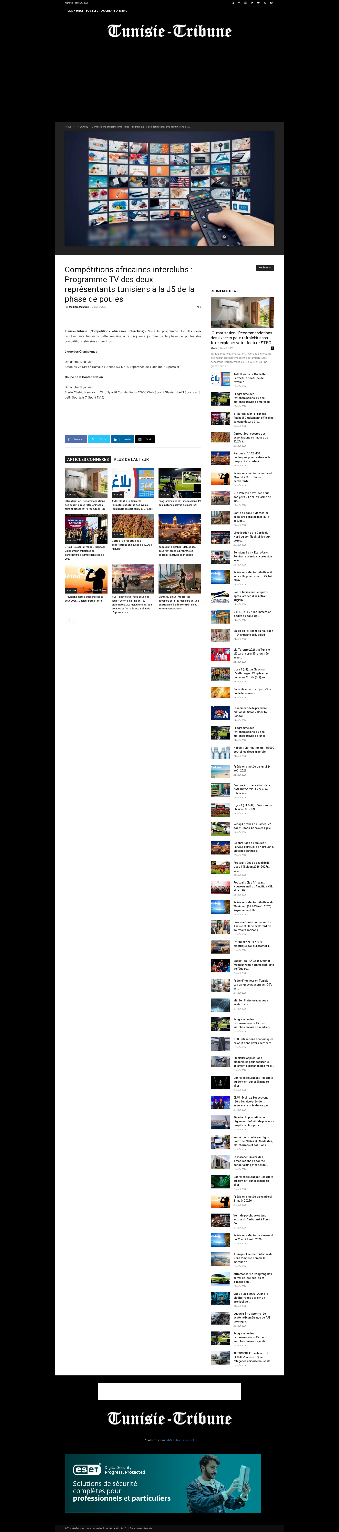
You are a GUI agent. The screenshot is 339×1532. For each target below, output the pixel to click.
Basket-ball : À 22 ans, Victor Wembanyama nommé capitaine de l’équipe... (253, 964)
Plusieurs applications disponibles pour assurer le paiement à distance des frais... (253, 1061)
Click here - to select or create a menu (97, 10)
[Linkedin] (252, 2)
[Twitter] (265, 2)
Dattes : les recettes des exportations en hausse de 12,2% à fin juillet (132, 544)
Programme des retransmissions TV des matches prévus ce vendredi (251, 1023)
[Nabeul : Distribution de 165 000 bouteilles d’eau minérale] (220, 752)
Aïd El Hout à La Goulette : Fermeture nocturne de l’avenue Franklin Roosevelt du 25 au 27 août (132, 505)
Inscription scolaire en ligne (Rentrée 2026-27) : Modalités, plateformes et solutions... (253, 1141)
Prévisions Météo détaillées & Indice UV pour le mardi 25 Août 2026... (253, 576)
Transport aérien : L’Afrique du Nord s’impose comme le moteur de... (252, 1258)
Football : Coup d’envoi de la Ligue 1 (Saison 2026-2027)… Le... (251, 866)
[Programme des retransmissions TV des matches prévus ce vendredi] (220, 1024)
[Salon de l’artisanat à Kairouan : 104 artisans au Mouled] (220, 635)
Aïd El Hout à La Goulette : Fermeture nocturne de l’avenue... (250, 378)
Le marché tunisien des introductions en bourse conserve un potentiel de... (250, 1160)
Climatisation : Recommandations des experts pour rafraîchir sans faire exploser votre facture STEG (85, 505)
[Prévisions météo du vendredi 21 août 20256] (220, 1201)
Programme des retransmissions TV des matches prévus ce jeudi (249, 1337)
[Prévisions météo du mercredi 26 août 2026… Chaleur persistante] (86, 579)
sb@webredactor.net (180, 1440)
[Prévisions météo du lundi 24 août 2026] (220, 771)
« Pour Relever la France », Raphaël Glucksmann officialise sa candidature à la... (253, 417)
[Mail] (258, 2)
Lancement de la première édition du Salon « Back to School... (250, 712)
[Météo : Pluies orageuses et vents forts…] (220, 1005)
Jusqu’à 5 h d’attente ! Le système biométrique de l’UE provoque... (251, 1317)
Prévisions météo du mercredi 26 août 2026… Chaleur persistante (252, 477)
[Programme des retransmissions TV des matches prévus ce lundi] (220, 733)
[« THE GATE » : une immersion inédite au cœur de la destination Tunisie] (220, 617)
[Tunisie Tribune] (169, 32)
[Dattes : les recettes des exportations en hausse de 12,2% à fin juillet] (133, 526)
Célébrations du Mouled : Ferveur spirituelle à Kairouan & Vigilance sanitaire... (253, 846)
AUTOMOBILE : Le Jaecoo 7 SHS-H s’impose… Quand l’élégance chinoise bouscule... (253, 1357)
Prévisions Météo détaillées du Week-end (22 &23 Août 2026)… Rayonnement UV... (253, 906)
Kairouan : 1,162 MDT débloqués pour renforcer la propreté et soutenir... (251, 457)
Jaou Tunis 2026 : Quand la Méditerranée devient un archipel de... (250, 1297)
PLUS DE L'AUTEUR (131, 459)
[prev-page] (67, 620)
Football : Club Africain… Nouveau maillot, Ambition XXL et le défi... (252, 886)
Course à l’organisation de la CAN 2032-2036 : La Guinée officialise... (251, 789)
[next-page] (73, 620)
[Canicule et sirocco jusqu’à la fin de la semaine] (220, 692)
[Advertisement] (133, 319)
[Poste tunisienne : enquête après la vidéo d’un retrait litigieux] (220, 597)
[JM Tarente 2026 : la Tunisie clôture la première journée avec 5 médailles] (220, 654)
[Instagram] (245, 2)
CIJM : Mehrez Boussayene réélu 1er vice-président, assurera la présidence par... (251, 1101)
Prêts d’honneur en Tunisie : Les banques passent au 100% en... (252, 984)
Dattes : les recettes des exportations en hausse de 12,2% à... (250, 437)
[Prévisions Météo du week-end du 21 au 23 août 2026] (220, 1240)
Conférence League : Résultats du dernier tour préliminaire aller (253, 1081)
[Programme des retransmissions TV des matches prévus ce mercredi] (180, 483)
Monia (214, 348)
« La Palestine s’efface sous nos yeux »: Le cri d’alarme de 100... (252, 497)
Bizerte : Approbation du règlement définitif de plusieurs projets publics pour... (253, 1121)
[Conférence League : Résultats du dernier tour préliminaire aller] (220, 1082)
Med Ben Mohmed (79, 306)
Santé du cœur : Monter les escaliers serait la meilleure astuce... (251, 516)
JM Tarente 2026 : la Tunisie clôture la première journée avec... (251, 653)
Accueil (69, 126)
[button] (233, 2)
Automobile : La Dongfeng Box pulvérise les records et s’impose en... (252, 1277)
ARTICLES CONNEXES (88, 459)
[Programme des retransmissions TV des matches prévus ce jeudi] (220, 1338)
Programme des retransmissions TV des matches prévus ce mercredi (251, 397)
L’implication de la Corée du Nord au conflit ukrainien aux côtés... (251, 536)
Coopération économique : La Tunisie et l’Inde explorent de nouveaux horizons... (252, 926)
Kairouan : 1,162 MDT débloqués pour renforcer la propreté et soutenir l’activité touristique (177, 550)
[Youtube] (271, 2)
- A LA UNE (82, 126)
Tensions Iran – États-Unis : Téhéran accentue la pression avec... (252, 556)
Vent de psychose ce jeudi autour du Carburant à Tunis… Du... (252, 1219)
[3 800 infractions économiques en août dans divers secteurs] (220, 1044)
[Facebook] (239, 2)
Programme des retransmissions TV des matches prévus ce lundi (249, 731)
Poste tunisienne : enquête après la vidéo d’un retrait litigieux (250, 596)
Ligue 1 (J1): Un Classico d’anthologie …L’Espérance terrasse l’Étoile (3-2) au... (250, 673)
